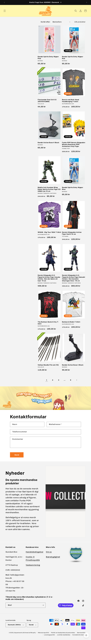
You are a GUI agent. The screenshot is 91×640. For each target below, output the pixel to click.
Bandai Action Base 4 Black (48, 142)
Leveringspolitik (49, 634)
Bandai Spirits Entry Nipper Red (72, 57)
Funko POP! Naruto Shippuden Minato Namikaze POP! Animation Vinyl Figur (73, 144)
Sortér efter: (45, 22)
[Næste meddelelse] (86, 2)
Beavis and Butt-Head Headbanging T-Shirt (70, 100)
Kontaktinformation (78, 634)
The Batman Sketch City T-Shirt (48, 323)
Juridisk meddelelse (63, 634)
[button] (4, 10)
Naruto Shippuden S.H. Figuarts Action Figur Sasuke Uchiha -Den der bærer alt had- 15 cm (49, 278)
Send (17, 455)
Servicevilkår (81, 632)
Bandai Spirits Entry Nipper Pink (48, 57)
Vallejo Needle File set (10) (48, 365)
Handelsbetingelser (34, 552)
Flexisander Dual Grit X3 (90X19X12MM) (47, 100)
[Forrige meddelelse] (4, 2)
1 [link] (46, 380)
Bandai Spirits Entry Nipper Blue (72, 188)
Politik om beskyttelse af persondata (63, 632)
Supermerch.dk (19, 632)
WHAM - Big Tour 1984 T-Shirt (49, 232)
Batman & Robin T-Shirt (71, 322)
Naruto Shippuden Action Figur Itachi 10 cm (72, 233)
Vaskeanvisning (33, 565)
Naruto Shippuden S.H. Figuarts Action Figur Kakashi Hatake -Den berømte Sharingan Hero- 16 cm (73, 278)
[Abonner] (43, 605)
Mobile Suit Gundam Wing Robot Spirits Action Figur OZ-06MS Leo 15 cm (49, 189)
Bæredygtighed (53, 557)
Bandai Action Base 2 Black (72, 365)
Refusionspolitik (43, 632)
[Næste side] (76, 380)
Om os (49, 552)
